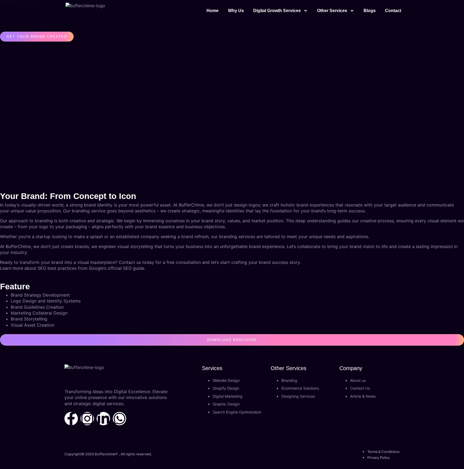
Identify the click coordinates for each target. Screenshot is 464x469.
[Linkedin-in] (103, 418)
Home (212, 10)
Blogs (370, 10)
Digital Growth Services (277, 10)
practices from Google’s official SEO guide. (101, 268)
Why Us (236, 10)
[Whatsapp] (119, 418)
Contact (393, 10)
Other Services (332, 10)
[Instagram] (87, 418)
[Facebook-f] (71, 418)
